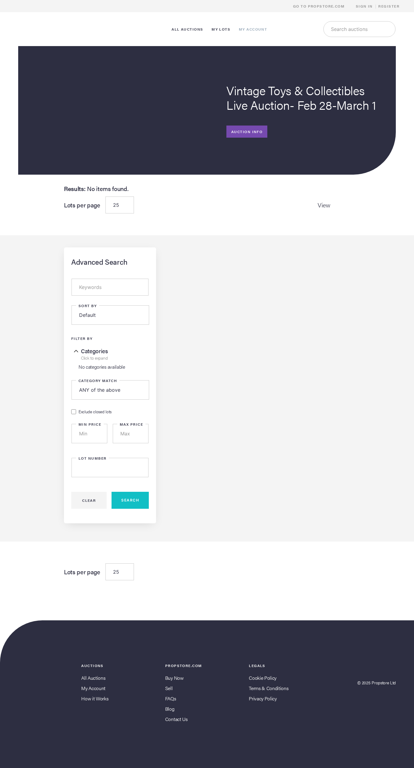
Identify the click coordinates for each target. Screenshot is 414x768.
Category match (97, 380)
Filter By (81, 338)
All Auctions (93, 678)
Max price (131, 424)
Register (388, 6)
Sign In (364, 6)
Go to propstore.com (319, 6)
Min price (89, 424)
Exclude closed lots (95, 411)
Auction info (246, 131)
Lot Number (92, 458)
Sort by (87, 305)
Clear (89, 500)
